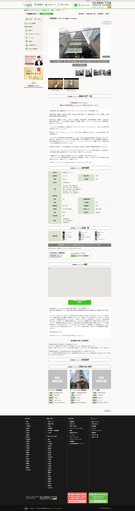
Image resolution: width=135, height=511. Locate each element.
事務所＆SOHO (73, 432)
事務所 (30, 41)
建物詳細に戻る (32, 13)
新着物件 (94, 432)
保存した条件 (65, 4)
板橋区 (27, 461)
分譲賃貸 (72, 441)
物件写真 (81, 13)
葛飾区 (27, 467)
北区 (27, 456)
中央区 (27, 424)
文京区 (27, 432)
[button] (108, 43)
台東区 (52, 10)
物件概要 (100, 13)
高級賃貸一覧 (45, 10)
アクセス (94, 428)
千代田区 (28, 426)
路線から (31, 30)
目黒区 (27, 435)
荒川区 (27, 459)
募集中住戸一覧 (91, 13)
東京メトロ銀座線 (67, 189)
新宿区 (27, 430)
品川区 (27, 437)
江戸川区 (28, 470)
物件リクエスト (95, 421)
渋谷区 (27, 428)
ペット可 (31, 37)
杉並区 (27, 445)
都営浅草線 (65, 185)
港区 (27, 421)
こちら (76, 105)
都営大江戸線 (66, 187)
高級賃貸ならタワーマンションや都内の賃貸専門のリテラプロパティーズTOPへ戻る (70, 162)
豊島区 (27, 454)
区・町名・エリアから (34, 34)
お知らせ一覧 (95, 437)
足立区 (27, 465)
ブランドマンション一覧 (76, 428)
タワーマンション (74, 437)
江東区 (27, 448)
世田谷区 (28, 439)
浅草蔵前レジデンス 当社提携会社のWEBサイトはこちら (66, 335)
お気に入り (52, 4)
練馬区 (27, 463)
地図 (107, 13)
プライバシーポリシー (97, 430)
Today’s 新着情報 (33, 48)
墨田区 (27, 452)
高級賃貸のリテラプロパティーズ (32, 10)
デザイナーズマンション (76, 439)
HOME (30, 19)
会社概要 (94, 426)
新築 (71, 430)
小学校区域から (32, 45)
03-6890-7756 (78, 253)
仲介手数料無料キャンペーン (77, 443)
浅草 (74, 189)
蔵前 (70, 185)
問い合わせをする (84, 5)
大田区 (27, 443)
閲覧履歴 (40, 4)
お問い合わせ (46, 13)
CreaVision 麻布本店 (57, 253)
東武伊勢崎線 (66, 192)
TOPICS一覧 (95, 435)
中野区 (27, 441)
